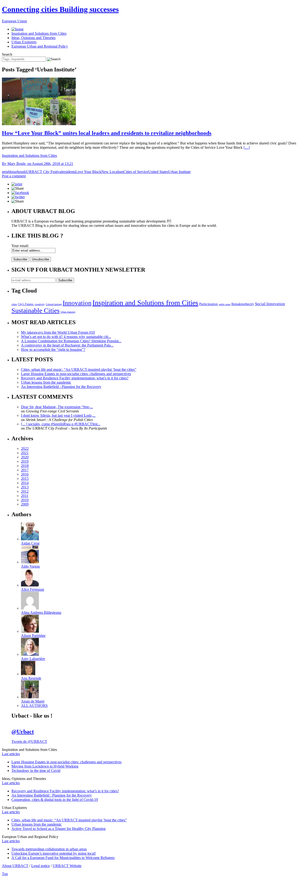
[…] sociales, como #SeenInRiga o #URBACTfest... (60, 424)
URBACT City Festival (44, 172)
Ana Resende (31, 678)
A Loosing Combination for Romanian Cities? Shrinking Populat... (71, 341)
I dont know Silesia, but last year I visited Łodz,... (58, 415)
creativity (40, 304)
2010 (25, 500)
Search (7, 54)
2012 (25, 491)
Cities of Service (135, 172)
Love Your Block (88, 172)
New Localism (112, 172)
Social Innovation (270, 304)
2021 (25, 453)
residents (68, 172)
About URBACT (15, 866)
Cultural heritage (54, 304)
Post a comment (14, 176)
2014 (25, 483)
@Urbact (22, 732)
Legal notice (40, 866)
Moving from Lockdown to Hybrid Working (44, 766)
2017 (25, 470)
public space (224, 304)
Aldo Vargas (30, 566)
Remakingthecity (242, 304)
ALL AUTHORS (34, 706)
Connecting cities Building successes (60, 9)
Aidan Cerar (30, 543)
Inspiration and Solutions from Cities (38, 33)
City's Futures (26, 304)
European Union (14, 21)
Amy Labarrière (33, 659)
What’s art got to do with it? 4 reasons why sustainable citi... (66, 337)
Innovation (77, 303)
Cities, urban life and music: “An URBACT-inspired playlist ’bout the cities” (78, 369)
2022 (25, 448)
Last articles (11, 754)
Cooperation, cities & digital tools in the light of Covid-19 (54, 800)
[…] (247, 147)
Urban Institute (179, 172)
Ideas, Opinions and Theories (33, 38)
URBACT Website (67, 866)
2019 (25, 461)
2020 (25, 457)
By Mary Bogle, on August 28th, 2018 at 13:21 (37, 164)
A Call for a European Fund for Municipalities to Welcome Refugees (63, 858)
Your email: (20, 246)
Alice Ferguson (32, 589)
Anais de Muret (32, 701)
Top (5, 874)
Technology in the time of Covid (35, 771)
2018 (25, 466)
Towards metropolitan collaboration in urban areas (49, 849)
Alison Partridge (33, 636)
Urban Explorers (23, 42)
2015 (25, 478)
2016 (25, 474)
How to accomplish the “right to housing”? (53, 349)
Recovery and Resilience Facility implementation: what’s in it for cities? (74, 378)
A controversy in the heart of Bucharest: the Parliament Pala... (67, 345)
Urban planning (68, 312)
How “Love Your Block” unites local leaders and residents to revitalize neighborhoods (106, 133)
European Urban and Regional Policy (39, 46)
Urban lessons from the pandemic (46, 382)
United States (158, 172)
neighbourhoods (14, 172)
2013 (25, 487)
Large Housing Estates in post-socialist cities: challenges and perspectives (76, 374)
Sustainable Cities (35, 310)
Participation (208, 304)
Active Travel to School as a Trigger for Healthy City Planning (58, 829)
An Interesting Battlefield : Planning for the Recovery (61, 387)
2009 (25, 504)
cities (14, 304)
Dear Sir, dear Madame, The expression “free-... (57, 407)
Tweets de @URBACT (29, 741)
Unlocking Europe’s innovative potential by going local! (53, 853)
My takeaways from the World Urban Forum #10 (58, 332)
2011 (24, 496)
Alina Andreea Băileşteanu (41, 612)
